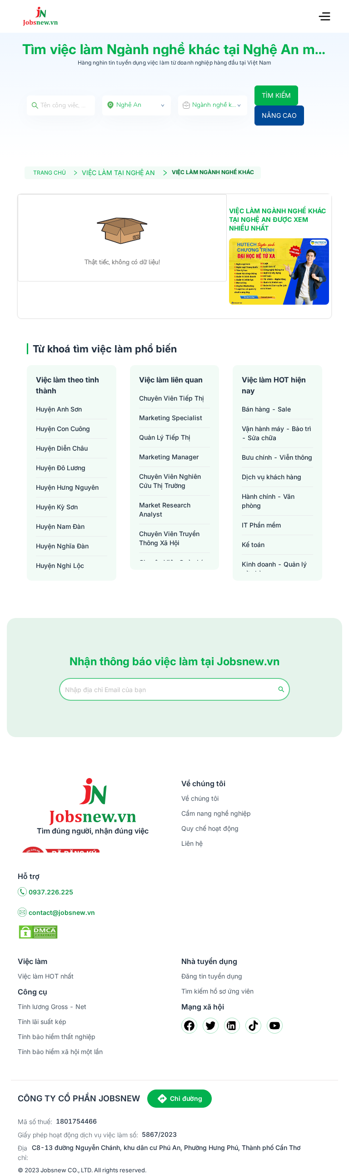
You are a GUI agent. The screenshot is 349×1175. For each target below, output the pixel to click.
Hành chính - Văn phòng (268, 500)
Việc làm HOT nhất (46, 976)
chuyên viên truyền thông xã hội (169, 538)
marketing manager (169, 457)
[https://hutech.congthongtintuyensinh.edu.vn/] (279, 271)
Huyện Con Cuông (63, 428)
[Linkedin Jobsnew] (232, 1026)
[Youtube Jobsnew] (275, 1026)
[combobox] (136, 105)
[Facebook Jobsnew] (189, 1026)
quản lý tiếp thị (164, 437)
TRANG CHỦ (49, 172)
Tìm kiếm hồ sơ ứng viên (217, 991)
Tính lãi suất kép (42, 1021)
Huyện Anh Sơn (59, 409)
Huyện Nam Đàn (60, 526)
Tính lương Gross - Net (52, 1006)
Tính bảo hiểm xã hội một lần (60, 1051)
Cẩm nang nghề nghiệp (216, 813)
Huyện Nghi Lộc (60, 565)
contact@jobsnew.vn (62, 912)
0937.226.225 (51, 892)
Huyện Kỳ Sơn (57, 507)
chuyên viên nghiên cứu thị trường (170, 480)
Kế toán (253, 544)
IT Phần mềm (261, 525)
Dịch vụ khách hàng (271, 477)
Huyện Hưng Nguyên (67, 487)
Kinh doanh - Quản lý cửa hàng (274, 568)
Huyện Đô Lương (60, 468)
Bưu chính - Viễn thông (277, 457)
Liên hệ (192, 843)
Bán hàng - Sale (266, 409)
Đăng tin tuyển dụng (211, 976)
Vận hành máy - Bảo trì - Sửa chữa (276, 433)
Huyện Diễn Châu (62, 448)
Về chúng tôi (200, 798)
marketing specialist (170, 418)
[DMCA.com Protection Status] (38, 931)
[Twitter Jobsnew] (211, 1026)
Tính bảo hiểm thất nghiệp (56, 1036)
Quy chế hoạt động (210, 828)
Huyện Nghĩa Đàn (62, 546)
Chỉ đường (186, 1098)
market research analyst (164, 509)
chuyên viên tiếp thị (171, 398)
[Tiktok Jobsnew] (253, 1026)
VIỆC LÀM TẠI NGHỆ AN (118, 172)
